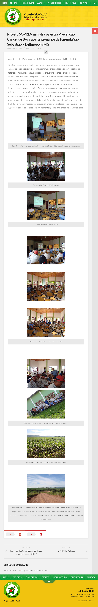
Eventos (11, 48)
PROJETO (13, 3)
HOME (4, 3)
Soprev (19, 48)
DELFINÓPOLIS (70, 3)
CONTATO (83, 3)
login (22, 570)
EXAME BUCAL (28, 3)
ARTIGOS (41, 3)
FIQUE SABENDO (54, 3)
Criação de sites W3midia (86, 601)
